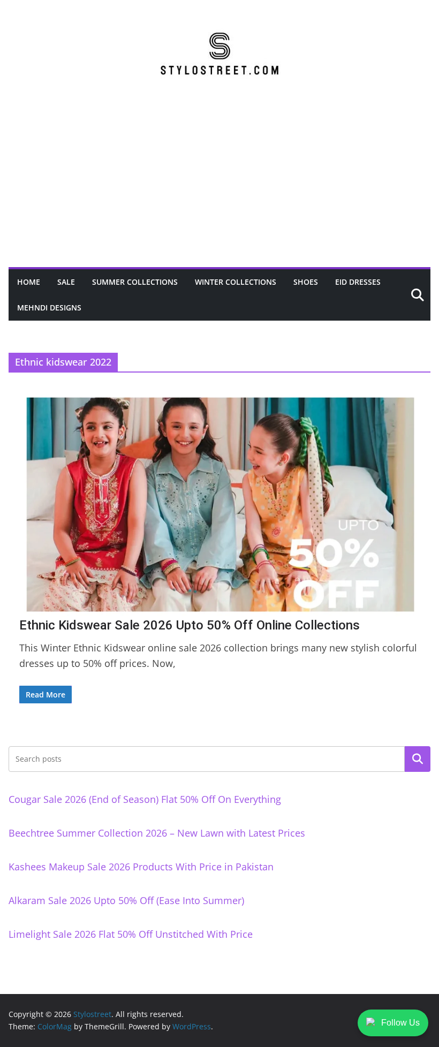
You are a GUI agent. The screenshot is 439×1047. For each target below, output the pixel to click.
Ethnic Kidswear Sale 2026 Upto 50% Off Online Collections (189, 625)
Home (28, 282)
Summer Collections (135, 282)
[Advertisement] (219, 187)
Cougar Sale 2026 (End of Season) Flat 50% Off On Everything (145, 799)
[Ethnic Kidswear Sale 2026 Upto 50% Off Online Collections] (219, 504)
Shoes (305, 282)
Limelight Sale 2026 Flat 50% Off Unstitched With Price (131, 934)
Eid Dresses (358, 282)
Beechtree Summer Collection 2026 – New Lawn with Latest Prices (157, 832)
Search (417, 759)
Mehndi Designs (49, 307)
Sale (66, 282)
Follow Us (400, 1022)
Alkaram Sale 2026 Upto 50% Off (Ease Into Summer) (126, 900)
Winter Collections (235, 282)
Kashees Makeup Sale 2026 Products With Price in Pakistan (141, 866)
